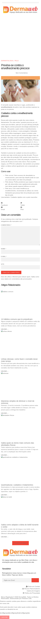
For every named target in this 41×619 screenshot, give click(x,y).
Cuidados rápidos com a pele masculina (24, 197)
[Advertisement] (20, 37)
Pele (17, 60)
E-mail (4, 256)
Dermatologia (7, 60)
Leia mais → (4, 329)
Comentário (6, 225)
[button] (20, 2)
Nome (3, 248)
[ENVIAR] (35, 580)
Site (2, 264)
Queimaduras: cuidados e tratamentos (17, 485)
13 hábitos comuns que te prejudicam (16, 319)
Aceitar (5, 617)
